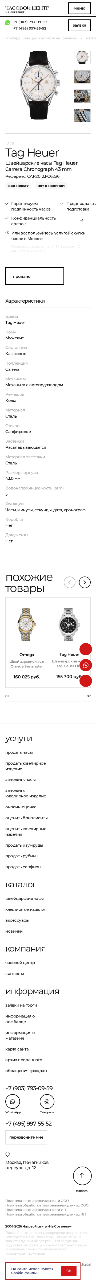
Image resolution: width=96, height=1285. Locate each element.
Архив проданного (23, 1059)
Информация (26, 991)
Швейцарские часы (24, 898)
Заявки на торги (21, 1005)
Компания (25, 948)
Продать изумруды (24, 845)
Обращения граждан (26, 1070)
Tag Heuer (15, 322)
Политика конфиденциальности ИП (35, 1210)
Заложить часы (20, 779)
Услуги (18, 738)
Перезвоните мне (26, 1137)
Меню (79, 8)
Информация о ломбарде (20, 1019)
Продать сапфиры (23, 866)
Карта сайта (17, 1049)
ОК (68, 1271)
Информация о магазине (20, 1035)
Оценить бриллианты (26, 817)
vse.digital (83, 1264)
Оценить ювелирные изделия (25, 831)
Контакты (14, 973)
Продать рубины (21, 855)
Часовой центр (20, 962)
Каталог (20, 884)
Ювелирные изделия (25, 909)
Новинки (14, 931)
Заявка (79, 25)
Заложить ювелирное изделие (25, 793)
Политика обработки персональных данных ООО (47, 1205)
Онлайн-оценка (20, 806)
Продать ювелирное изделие (25, 766)
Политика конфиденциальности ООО (37, 1200)
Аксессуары (17, 920)
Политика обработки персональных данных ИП (45, 1214)
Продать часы (19, 752)
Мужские (14, 337)
